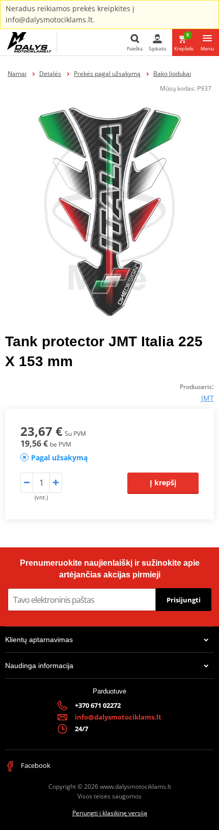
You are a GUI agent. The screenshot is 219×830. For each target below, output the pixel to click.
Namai (17, 73)
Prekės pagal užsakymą (107, 73)
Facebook (34, 765)
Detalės (50, 73)
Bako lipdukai (172, 73)
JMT (207, 398)
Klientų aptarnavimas (39, 639)
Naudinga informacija (39, 665)
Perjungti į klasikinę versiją (109, 813)
